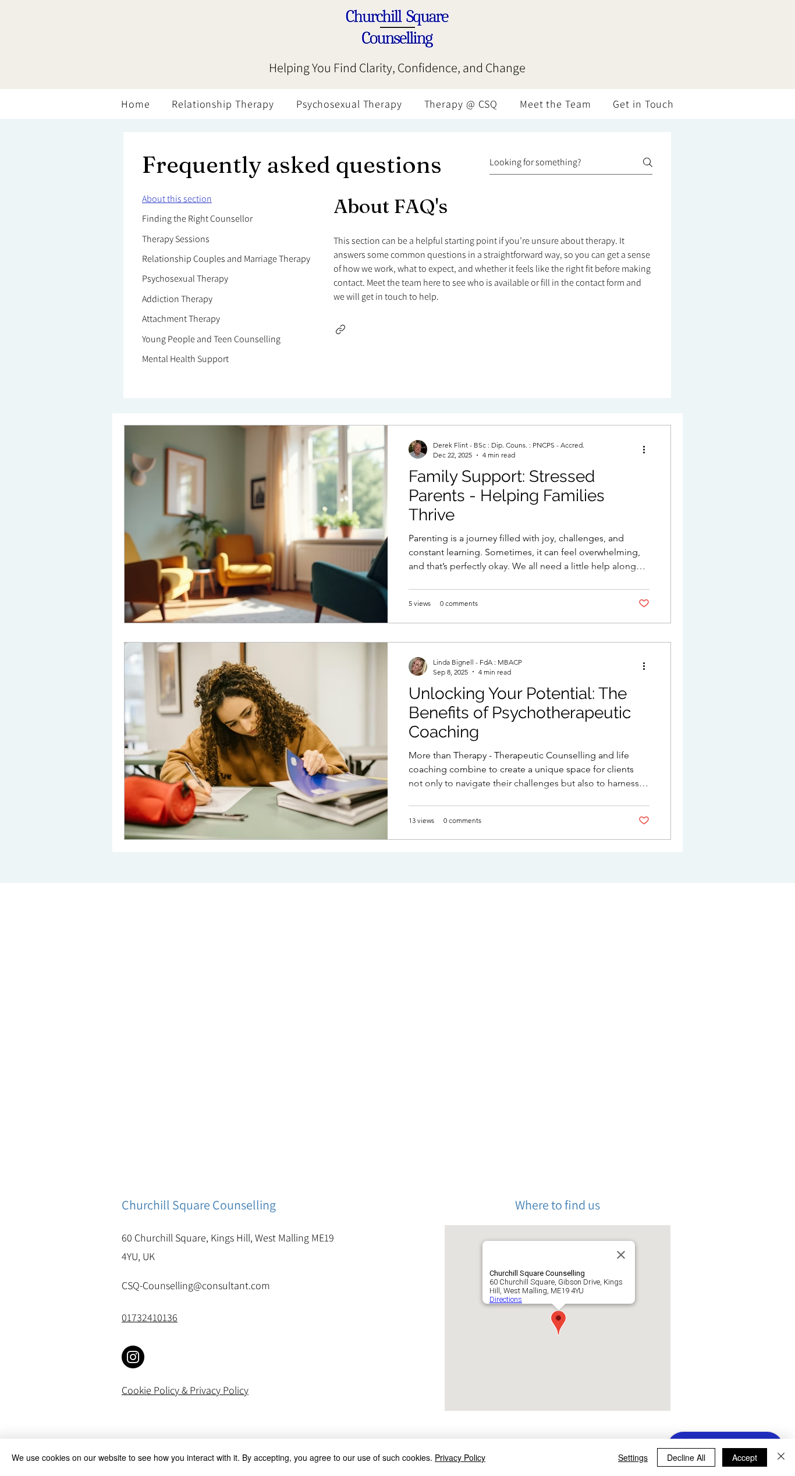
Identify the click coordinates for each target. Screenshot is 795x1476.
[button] (340, 329)
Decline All (686, 1457)
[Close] (781, 1457)
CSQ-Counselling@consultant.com (196, 1285)
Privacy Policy (460, 1457)
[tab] (226, 199)
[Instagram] (133, 1357)
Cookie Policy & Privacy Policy (185, 1390)
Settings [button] (633, 1457)
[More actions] (648, 449)
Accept (744, 1457)
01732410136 (150, 1317)
